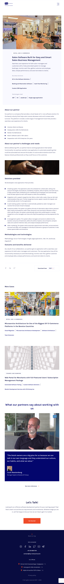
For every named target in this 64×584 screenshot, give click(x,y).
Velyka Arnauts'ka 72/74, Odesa (33, 570)
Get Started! (32, 521)
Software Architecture (48, 330)
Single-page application (36, 97)
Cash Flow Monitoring (40, 83)
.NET (13, 97)
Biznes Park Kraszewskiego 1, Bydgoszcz (33, 564)
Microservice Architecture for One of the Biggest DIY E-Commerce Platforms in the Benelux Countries (32, 324)
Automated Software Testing (13, 384)
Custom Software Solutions (31, 384)
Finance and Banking (13, 373)
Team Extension (9, 335)
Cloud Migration (9, 330)
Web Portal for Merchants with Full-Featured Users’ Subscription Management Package (31, 379)
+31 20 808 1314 (32, 550)
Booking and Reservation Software (22, 83)
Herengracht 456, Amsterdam (33, 567)
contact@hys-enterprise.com (32, 553)
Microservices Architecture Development (28, 330)
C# (17, 97)
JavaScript (23, 97)
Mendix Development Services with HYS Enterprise (19, 389)
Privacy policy (32, 575)
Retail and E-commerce (21, 53)
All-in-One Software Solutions (21, 79)
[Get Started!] (32, 518)
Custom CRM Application (19, 88)
